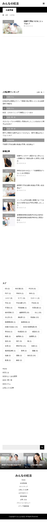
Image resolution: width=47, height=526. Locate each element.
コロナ (8, 298)
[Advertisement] (23, 62)
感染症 (35, 332)
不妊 (8, 303)
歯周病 (20, 336)
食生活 (31, 355)
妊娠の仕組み (11, 327)
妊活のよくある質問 (10, 376)
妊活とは (6, 372)
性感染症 (22, 332)
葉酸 (35, 351)
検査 (8, 336)
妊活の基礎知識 (30, 327)
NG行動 (19, 289)
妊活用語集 (23, 483)
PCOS (32, 289)
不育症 (8, 308)
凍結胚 (21, 317)
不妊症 (35, 303)
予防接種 (22, 308)
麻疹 (19, 360)
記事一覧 (39, 92)
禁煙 (24, 351)
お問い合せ (23, 499)
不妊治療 (21, 303)
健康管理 (24, 312)
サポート (35, 298)
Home (5, 369)
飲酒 (8, 360)
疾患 (34, 346)
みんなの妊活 (10, 3)
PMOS (20, 293)
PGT (8, 293)
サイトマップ (23, 486)
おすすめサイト (23, 493)
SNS (32, 293)
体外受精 (9, 312)
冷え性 (8, 317)
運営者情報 (23, 496)
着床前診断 (10, 351)
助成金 (35, 317)
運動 (19, 355)
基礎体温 (25, 322)
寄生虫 (8, 332)
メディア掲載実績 (23, 506)
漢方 (19, 341)
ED (7, 289)
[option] (12, 461)
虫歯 (8, 355)
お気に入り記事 (8, 388)
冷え (38, 312)
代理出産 (36, 308)
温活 (8, 341)
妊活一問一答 (7, 380)
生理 (8, 346)
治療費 (32, 336)
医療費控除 (10, 322)
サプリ (21, 298)
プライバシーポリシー (23, 503)
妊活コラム (7, 384)
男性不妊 (21, 346)
